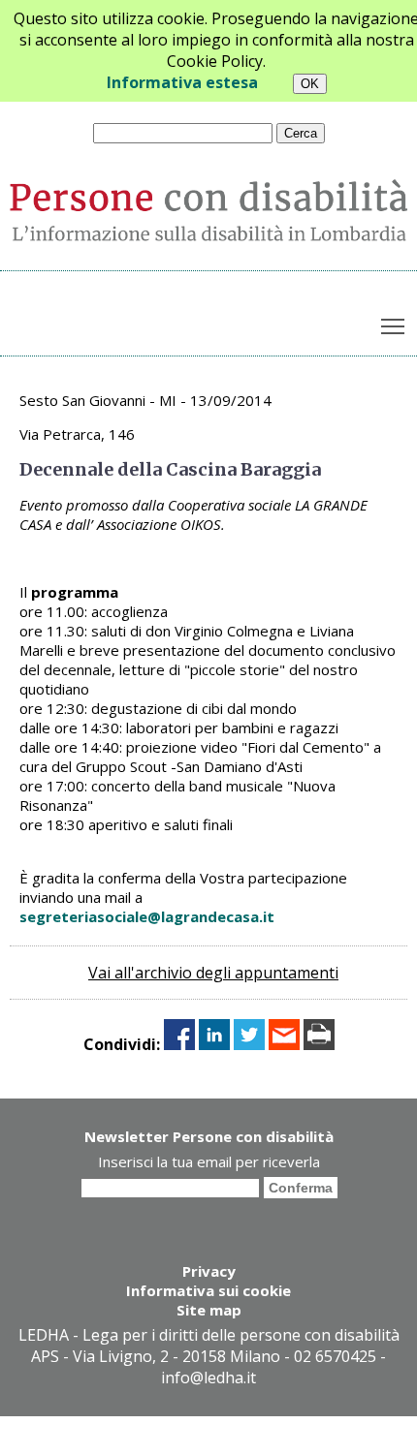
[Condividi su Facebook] (179, 1044)
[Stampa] (319, 1044)
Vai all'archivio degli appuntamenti (213, 972)
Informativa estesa (182, 82)
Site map (208, 1309)
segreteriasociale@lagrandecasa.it (146, 916)
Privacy (209, 1271)
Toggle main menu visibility (393, 325)
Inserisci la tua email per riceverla (209, 1161)
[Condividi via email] (284, 1044)
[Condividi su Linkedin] (214, 1044)
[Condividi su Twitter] (249, 1044)
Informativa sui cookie (208, 1290)
